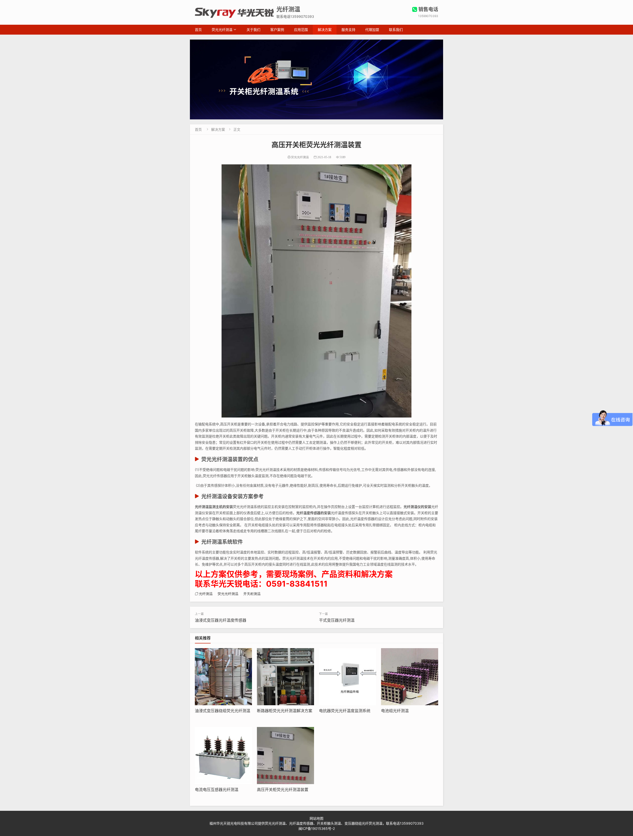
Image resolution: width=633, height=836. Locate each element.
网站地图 (316, 818)
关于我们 (253, 29)
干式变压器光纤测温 (337, 620)
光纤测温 (206, 593)
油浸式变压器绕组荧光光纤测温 (222, 710)
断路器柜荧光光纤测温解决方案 (284, 710)
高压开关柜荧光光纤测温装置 (282, 789)
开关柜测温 (252, 593)
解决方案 (325, 29)
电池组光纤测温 (395, 710)
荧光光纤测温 (222, 29)
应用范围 (301, 29)
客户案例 (277, 29)
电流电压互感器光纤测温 (216, 789)
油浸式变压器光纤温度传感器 (220, 620)
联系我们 (396, 29)
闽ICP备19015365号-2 (316, 828)
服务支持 (348, 29)
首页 (198, 29)
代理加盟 (372, 29)
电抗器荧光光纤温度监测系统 (344, 710)
